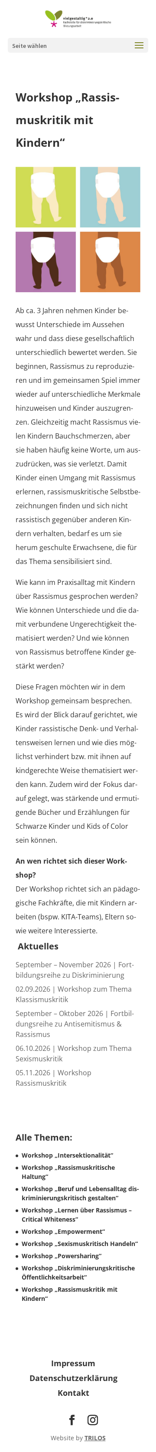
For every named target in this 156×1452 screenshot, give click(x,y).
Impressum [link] (73, 1363)
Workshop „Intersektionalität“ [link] (67, 1155)
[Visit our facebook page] (72, 1421)
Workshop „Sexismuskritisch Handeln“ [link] (80, 1243)
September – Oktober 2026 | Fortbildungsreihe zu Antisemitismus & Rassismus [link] (75, 1024)
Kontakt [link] (73, 1393)
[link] (78, 18)
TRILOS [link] (95, 1438)
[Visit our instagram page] (93, 1421)
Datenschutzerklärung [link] (73, 1378)
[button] (139, 51)
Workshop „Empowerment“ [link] (63, 1231)
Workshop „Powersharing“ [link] (61, 1256)
